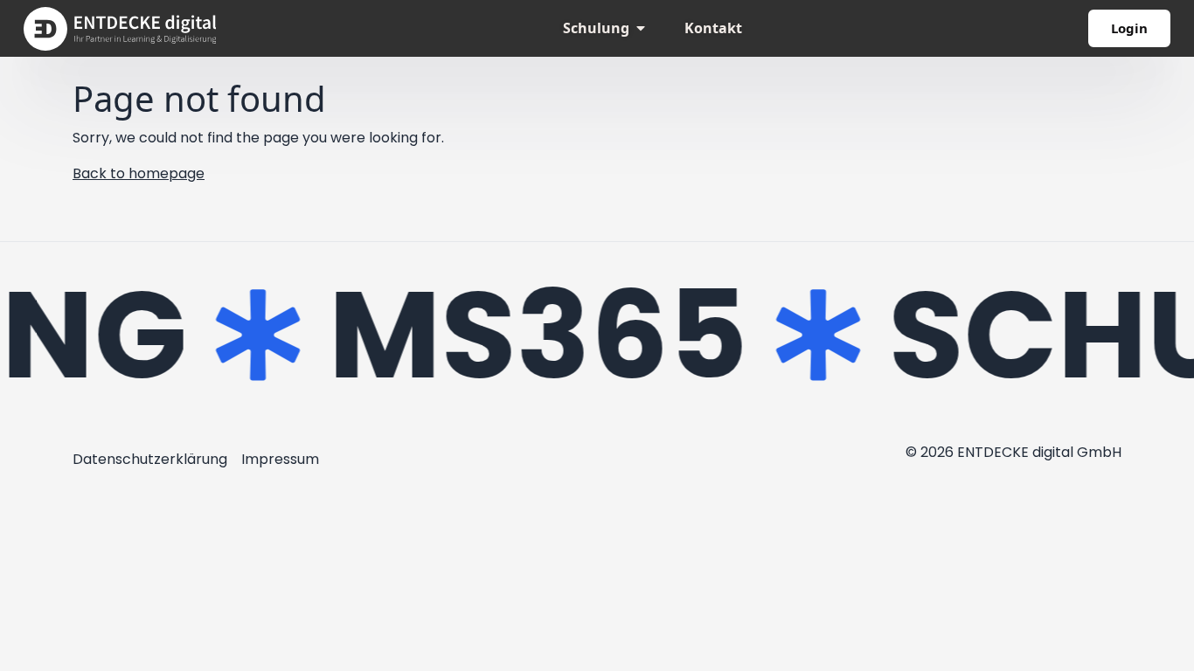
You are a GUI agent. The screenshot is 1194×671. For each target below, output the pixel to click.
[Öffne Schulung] (641, 27)
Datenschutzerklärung (150, 459)
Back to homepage (139, 173)
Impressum (280, 459)
